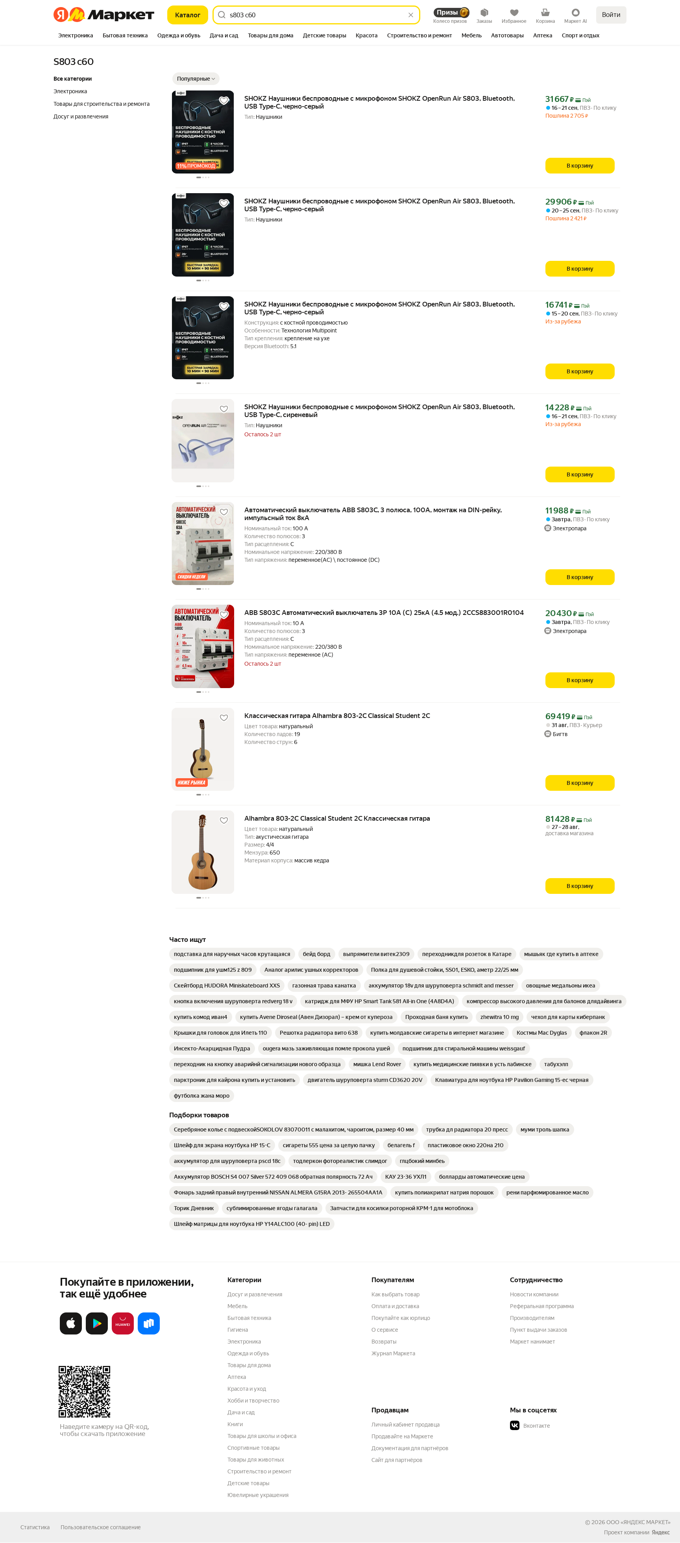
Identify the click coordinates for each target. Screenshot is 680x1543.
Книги (235, 1424)
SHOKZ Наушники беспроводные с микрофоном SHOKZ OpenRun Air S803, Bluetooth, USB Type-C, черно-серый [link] (379, 102)
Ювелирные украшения (257, 1495)
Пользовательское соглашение (101, 1527)
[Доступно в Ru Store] (149, 1333)
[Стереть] (411, 15)
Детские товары (248, 1483)
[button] (196, 78)
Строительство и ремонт (259, 1471)
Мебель (237, 1306)
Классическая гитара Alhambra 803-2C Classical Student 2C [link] (337, 716)
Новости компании (534, 1294)
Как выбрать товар (395, 1294)
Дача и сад (241, 1412)
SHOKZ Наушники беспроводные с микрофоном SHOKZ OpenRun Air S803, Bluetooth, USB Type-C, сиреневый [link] (379, 411)
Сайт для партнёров (397, 1460)
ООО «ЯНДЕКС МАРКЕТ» (638, 1522)
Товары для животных (255, 1459)
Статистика (35, 1527)
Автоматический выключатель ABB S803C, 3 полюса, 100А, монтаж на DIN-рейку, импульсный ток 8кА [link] (373, 514)
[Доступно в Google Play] (97, 1333)
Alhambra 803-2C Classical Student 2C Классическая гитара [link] (337, 818)
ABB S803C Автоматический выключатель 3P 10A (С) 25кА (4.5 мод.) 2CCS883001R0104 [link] (384, 612)
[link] (232, 954)
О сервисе (384, 1330)
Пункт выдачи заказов (538, 1330)
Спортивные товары (253, 1448)
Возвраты (384, 1341)
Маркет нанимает (532, 1341)
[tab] (76, 36)
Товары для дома (249, 1365)
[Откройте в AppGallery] (123, 1333)
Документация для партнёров (410, 1448)
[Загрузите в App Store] (71, 1333)
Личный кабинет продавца (405, 1424)
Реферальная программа (542, 1306)
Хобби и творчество (253, 1400)
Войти (611, 14)
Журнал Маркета (393, 1353)
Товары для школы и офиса (261, 1436)
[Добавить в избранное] (223, 100)
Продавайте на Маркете (402, 1436)
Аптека (236, 1377)
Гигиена (237, 1330)
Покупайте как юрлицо (400, 1318)
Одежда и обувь (248, 1353)
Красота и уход (246, 1389)
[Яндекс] (661, 1532)
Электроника (244, 1341)
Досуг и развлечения (254, 1294)
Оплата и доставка (395, 1306)
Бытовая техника (249, 1318)
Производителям (532, 1318)
